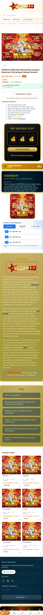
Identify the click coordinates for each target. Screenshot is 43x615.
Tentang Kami (6, 590)
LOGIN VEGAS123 (23, 23)
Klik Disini (22, 119)
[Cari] (3, 15)
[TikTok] (12, 581)
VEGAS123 (6, 19)
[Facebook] (3, 581)
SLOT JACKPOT (28, 19)
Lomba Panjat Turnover (22, 227)
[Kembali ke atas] (39, 601)
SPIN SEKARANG (22, 149)
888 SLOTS (16, 19)
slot (25, 348)
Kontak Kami (6, 593)
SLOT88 (32, 23)
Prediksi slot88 (35, 226)
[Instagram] (8, 581)
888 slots (35, 285)
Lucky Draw (9, 226)
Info (39, 166)
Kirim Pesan (10, 572)
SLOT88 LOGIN (12, 23)
